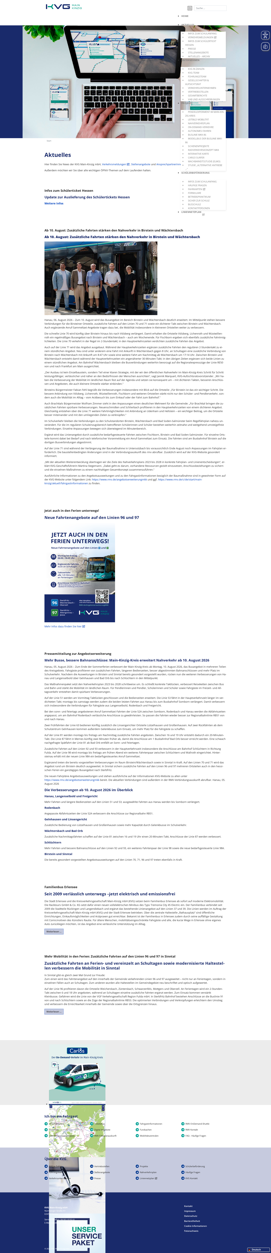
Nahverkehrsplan (148, 1172)
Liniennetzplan (147, 1178)
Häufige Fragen (192, 1172)
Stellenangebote (102, 1172)
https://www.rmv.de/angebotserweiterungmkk (119, 479)
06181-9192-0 (67, 1219)
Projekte (144, 1166)
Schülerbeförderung (195, 1166)
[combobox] (210, 8)
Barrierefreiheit (192, 1221)
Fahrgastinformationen (151, 1123)
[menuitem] (202, 18)
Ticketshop (99, 1123)
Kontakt (188, 1206)
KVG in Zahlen (56, 1166)
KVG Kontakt (191, 1178)
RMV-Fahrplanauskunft (105, 1135)
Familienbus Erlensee (60, 887)
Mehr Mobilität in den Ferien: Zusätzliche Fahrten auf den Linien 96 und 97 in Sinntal (109, 956)
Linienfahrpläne (56, 1123)
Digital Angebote (102, 1129)
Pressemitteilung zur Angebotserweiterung (77, 653)
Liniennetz (54, 1129)
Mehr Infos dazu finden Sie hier (63, 626)
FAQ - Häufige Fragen (195, 1135)
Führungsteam (56, 1172)
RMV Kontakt (191, 1129)
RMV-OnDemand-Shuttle (197, 1123)
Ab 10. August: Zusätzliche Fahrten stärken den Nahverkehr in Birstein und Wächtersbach (113, 230)
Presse (97, 1178)
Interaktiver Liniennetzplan (62, 1135)
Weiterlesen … (54, 931)
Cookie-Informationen (195, 1226)
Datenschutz (190, 1216)
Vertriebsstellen (101, 1166)
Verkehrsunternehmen (60, 1178)
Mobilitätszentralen (149, 1135)
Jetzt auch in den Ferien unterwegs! (71, 510)
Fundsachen (146, 1129)
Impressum (190, 1211)
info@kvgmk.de (59, 1222)
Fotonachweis (191, 1230)
